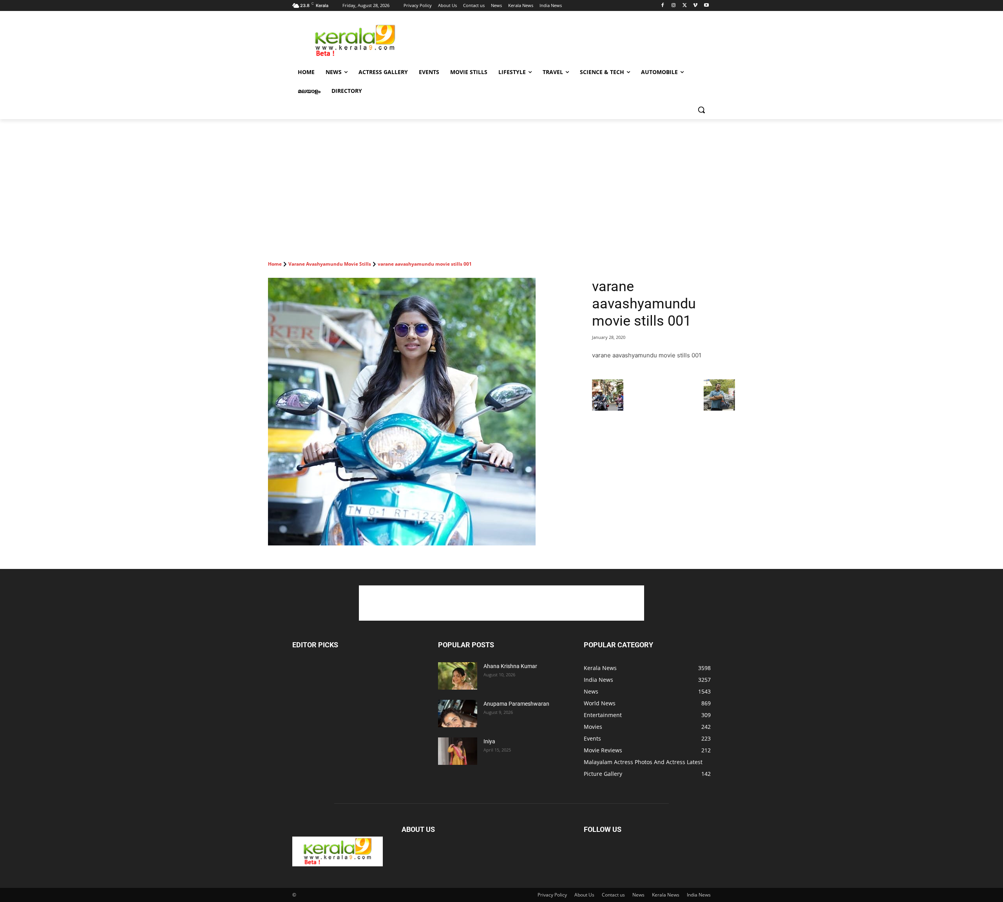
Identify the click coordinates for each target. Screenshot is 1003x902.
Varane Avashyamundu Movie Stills (329, 264)
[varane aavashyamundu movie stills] (607, 408)
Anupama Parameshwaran (516, 704)
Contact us (613, 894)
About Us (584, 894)
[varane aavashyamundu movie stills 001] (420, 411)
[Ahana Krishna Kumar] (457, 676)
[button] (701, 109)
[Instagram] (673, 5)
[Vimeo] (695, 5)
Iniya (489, 741)
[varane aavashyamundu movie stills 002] (719, 408)
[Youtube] (706, 5)
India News (699, 894)
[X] (684, 5)
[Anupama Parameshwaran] (457, 713)
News (638, 894)
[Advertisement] (560, 39)
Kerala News (665, 894)
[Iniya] (457, 751)
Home (275, 264)
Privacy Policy (552, 894)
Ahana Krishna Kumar (510, 666)
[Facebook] (662, 5)
